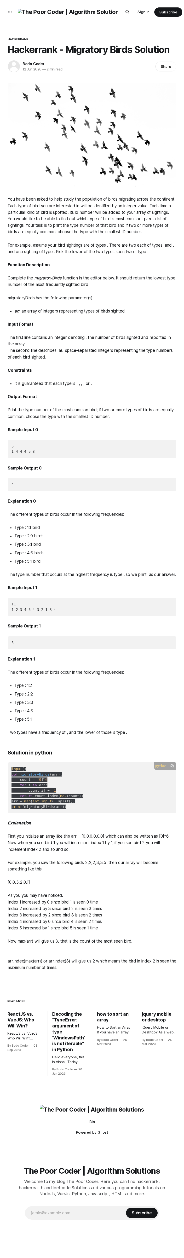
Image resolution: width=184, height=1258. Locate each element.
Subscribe (168, 12)
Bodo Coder (34, 63)
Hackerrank (18, 39)
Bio (92, 1121)
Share (166, 66)
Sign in (144, 12)
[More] (10, 12)
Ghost (103, 1132)
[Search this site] (127, 12)
